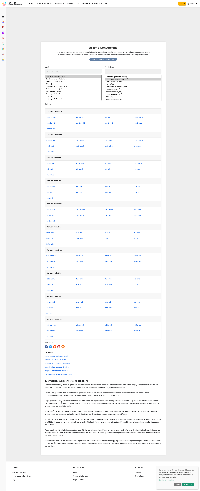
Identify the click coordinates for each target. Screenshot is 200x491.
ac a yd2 (108, 307)
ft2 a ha (137, 279)
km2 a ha (137, 209)
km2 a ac (137, 215)
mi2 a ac (49, 336)
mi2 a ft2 (137, 331)
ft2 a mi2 (50, 290)
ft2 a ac (137, 284)
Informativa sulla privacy (21, 476)
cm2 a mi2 (50, 152)
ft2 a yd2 (108, 284)
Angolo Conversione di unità (56, 371)
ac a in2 (79, 307)
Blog (13, 479)
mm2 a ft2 (109, 123)
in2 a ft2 (108, 238)
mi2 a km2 (50, 331)
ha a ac (137, 192)
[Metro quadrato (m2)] (73, 81)
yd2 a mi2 (50, 267)
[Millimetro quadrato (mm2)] (73, 76)
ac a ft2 (137, 307)
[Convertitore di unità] (3, 49)
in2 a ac (137, 238)
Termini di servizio (18, 472)
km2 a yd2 (80, 215)
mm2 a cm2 (51, 117)
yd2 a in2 (79, 261)
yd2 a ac (137, 261)
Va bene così (188, 484)
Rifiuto (178, 484)
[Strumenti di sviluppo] (3, 32)
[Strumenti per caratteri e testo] (3, 38)
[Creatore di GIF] (3, 27)
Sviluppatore (73, 3)
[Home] (3, 16)
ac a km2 (50, 307)
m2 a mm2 (50, 163)
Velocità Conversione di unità (57, 367)
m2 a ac (137, 169)
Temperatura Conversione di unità (59, 374)
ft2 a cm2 (79, 279)
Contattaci (139, 476)
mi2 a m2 (108, 325)
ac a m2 (108, 302)
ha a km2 (137, 186)
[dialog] (177, 477)
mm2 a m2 (80, 117)
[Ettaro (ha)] (73, 84)
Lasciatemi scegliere (166, 480)
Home (31, 3)
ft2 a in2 (79, 284)
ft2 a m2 (108, 279)
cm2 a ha (108, 140)
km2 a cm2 (80, 209)
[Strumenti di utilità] (3, 59)
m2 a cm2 (80, 163)
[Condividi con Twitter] (50, 346)
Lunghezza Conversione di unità (57, 363)
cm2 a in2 (50, 146)
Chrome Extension (80, 476)
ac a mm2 (50, 302)
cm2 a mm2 (51, 140)
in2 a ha (137, 233)
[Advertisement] (103, 23)
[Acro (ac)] (73, 96)
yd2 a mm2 (51, 256)
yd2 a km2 (50, 261)
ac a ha (137, 302)
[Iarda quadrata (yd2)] (73, 91)
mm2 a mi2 (51, 129)
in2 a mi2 (50, 244)
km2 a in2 (50, 215)
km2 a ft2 (108, 215)
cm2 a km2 (138, 140)
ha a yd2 (79, 192)
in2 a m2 (108, 233)
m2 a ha (108, 163)
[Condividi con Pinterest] (58, 346)
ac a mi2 (49, 313)
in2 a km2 (50, 238)
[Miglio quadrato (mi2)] (73, 99)
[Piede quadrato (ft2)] (73, 94)
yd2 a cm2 (80, 256)
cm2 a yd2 (80, 146)
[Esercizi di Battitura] (3, 54)
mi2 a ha (137, 325)
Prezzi (107, 3)
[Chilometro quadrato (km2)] (73, 86)
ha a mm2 (50, 186)
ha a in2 (49, 192)
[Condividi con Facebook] (46, 346)
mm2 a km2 (139, 117)
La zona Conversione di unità (56, 356)
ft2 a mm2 (50, 279)
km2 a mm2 (51, 209)
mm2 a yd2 (80, 123)
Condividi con (51, 343)
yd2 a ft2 (108, 261)
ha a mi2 (49, 198)
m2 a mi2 (50, 175)
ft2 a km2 (50, 284)
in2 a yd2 (79, 238)
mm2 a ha (109, 117)
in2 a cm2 (79, 233)
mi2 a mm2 (51, 325)
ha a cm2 (79, 186)
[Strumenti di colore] (3, 43)
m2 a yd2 (79, 169)
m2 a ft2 (108, 169)
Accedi (182, 4)
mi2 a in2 (79, 331)
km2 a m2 (109, 209)
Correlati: (49, 352)
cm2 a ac (137, 146)
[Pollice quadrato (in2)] (73, 89)
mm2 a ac (138, 123)
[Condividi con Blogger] (63, 346)
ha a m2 (108, 186)
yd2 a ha (137, 256)
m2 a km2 (138, 163)
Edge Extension (79, 479)
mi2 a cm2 (80, 325)
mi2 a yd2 (108, 331)
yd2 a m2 (108, 256)
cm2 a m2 (80, 140)
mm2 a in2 (50, 123)
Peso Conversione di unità (55, 360)
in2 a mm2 (50, 233)
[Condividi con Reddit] (54, 346)
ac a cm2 (79, 302)
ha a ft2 (108, 192)
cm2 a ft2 (108, 146)
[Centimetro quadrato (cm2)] (73, 79)
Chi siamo (139, 472)
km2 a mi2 (50, 221)
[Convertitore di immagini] (3, 22)
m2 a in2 (49, 169)
